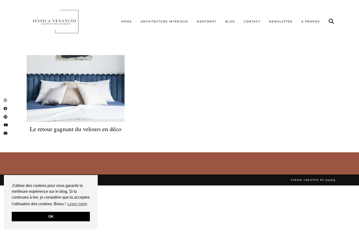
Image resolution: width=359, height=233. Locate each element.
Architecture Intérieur (164, 21)
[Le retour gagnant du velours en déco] (76, 88)
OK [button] (50, 216)
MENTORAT (206, 21)
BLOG (230, 21)
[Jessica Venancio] (61, 21)
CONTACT (252, 21)
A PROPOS (310, 21)
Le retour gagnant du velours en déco (75, 129)
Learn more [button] (77, 204)
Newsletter (281, 21)
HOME (126, 21)
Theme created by (313, 180)
